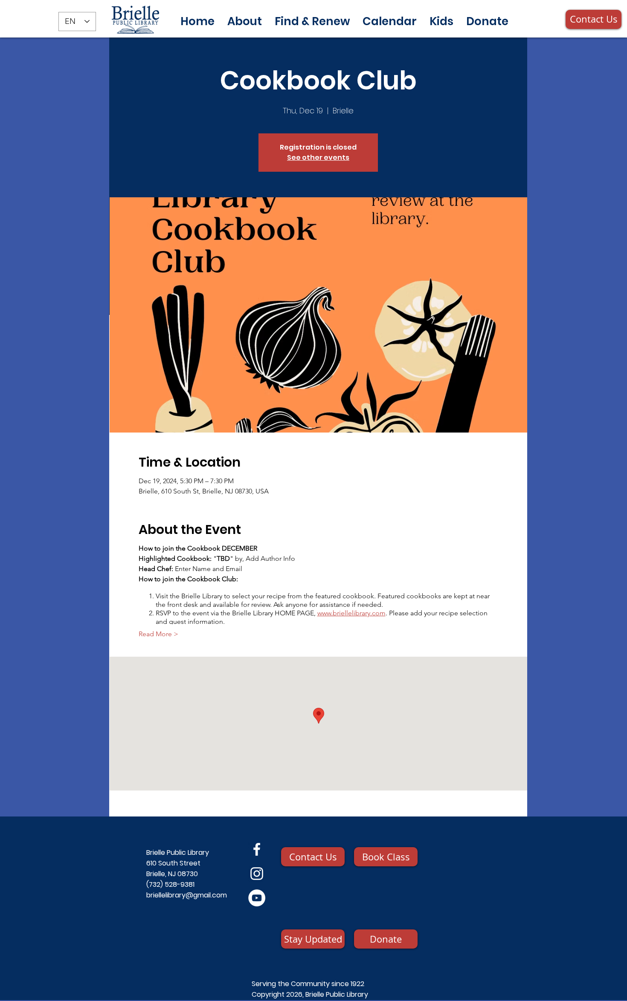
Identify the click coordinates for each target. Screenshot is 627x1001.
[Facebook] (256, 849)
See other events (318, 157)
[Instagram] (256, 873)
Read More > (158, 634)
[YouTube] (256, 897)
